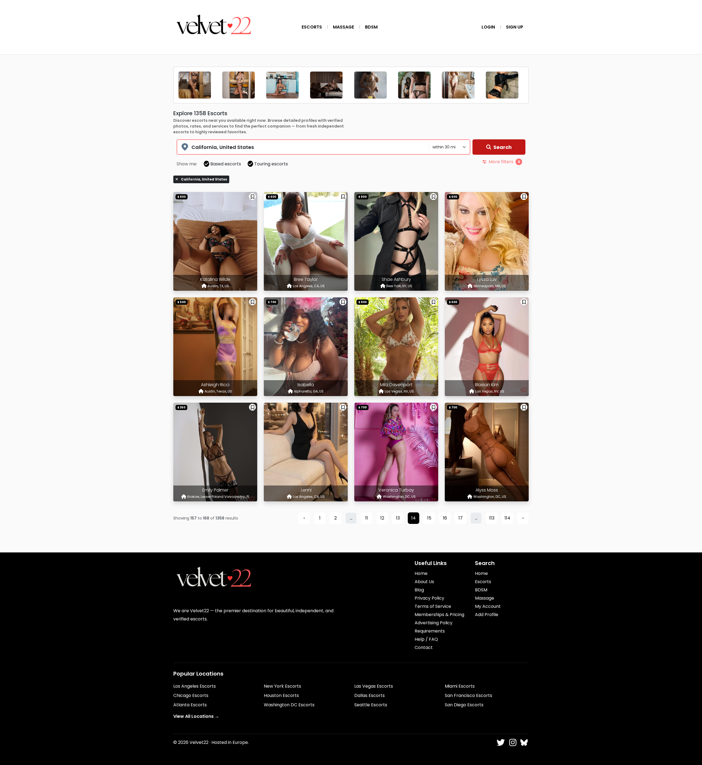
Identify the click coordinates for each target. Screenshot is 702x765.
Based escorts (225, 164)
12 (382, 518)
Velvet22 (198, 742)
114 (507, 518)
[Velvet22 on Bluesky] (523, 742)
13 (398, 518)
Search (502, 147)
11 (366, 518)
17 (460, 518)
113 (491, 518)
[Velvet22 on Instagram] (512, 742)
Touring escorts (271, 164)
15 (429, 518)
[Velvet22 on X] (500, 742)
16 (445, 518)
